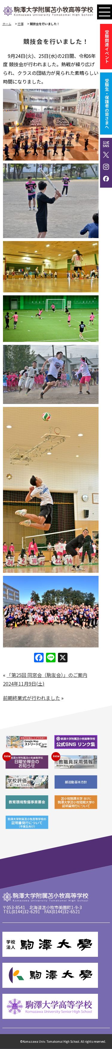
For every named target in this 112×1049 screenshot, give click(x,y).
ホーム (6, 23)
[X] (63, 658)
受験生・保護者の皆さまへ (107, 103)
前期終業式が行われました (31, 697)
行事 (21, 23)
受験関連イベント (107, 46)
